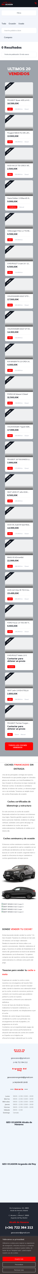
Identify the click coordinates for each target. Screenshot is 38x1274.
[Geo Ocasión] (7, 3)
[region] (19, 1255)
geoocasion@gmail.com (20, 1058)
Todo (4, 23)
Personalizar (19, 1264)
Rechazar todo (19, 1270)
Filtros (19, 13)
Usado (21, 23)
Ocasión (12, 23)
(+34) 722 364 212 (20, 1062)
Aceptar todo (19, 1259)
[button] (19, 916)
